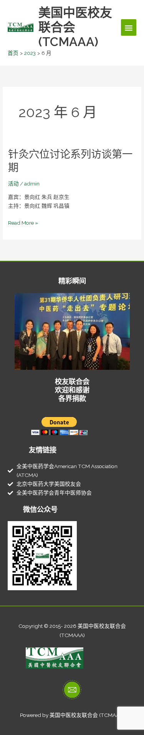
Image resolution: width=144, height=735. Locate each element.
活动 (13, 183)
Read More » (23, 223)
